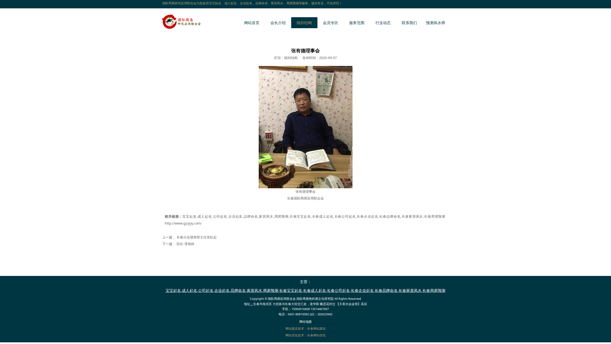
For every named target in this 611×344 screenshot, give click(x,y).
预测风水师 (435, 22)
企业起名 (235, 216)
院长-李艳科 (186, 244)
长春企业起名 (367, 216)
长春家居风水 (412, 216)
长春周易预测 (434, 216)
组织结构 (304, 22)
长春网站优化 (316, 335)
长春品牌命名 (389, 216)
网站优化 (291, 335)
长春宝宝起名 (300, 216)
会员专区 (330, 22)
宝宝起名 (189, 216)
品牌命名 (250, 216)
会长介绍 (278, 22)
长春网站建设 (316, 329)
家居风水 (266, 216)
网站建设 (291, 329)
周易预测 (281, 216)
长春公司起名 (345, 216)
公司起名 (220, 216)
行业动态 (383, 22)
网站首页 (251, 22)
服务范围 (356, 22)
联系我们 (409, 22)
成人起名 (205, 216)
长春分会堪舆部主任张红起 (197, 237)
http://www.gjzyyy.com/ (183, 223)
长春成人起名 (322, 216)
